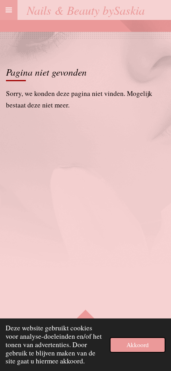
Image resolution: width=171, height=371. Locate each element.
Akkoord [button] (137, 345)
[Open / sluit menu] (8, 10)
